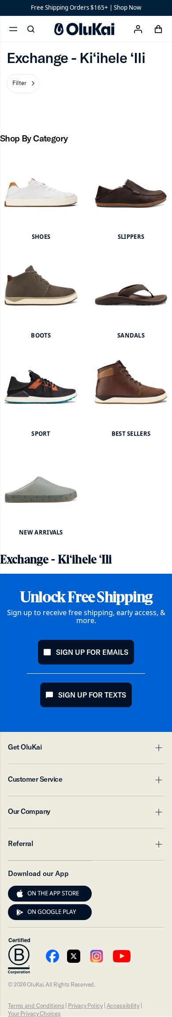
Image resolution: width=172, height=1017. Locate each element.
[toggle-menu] (157, 747)
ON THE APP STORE (53, 893)
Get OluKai (86, 749)
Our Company (86, 814)
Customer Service (86, 782)
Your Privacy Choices (34, 1013)
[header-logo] (84, 29)
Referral (86, 846)
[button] (23, 83)
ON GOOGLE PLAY (51, 912)
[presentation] (20, 894)
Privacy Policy (85, 1005)
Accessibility (123, 1005)
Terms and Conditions (36, 1005)
